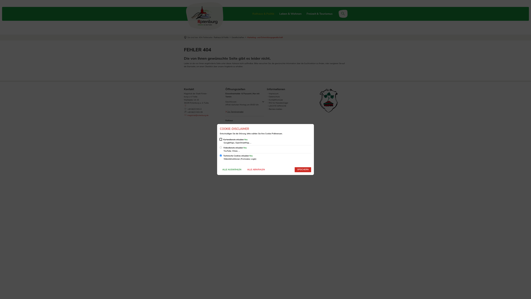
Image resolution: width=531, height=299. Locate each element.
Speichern (303, 169)
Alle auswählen (231, 169)
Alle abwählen (256, 169)
